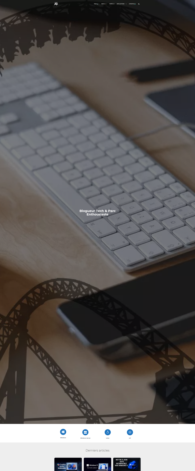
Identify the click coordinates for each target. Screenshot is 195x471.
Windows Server (85, 438)
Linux (107, 438)
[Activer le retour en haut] (192, 468)
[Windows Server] (85, 432)
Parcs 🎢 (103, 3)
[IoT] (130, 432)
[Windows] (63, 432)
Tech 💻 (96, 3)
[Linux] (108, 432)
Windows (63, 437)
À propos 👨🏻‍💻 (132, 3)
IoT (130, 438)
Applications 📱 (121, 3)
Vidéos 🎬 (111, 3)
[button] (98, 3)
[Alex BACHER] (56, 4)
